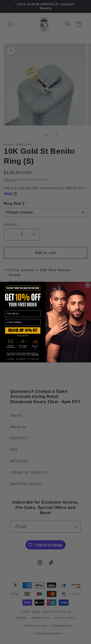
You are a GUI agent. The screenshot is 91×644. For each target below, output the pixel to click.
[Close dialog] (87, 285)
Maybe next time (22, 335)
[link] (23, 354)
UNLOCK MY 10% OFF (22, 330)
